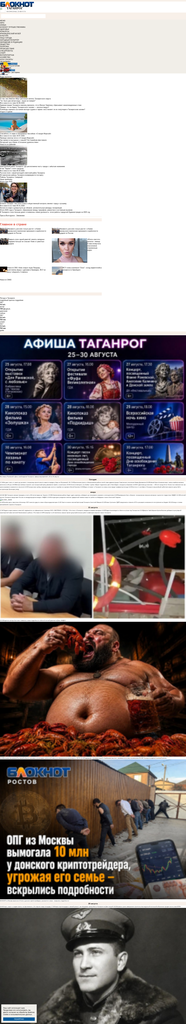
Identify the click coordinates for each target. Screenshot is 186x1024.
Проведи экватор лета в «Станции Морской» (17, 138)
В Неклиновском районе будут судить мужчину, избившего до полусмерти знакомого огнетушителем (83, 495)
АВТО (2, 23)
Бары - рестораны (13, 72)
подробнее (19, 300)
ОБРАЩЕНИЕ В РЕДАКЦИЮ (11, 42)
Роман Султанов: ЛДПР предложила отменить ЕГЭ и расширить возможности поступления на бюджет (137, 502)
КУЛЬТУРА (4, 36)
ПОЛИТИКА (4, 46)
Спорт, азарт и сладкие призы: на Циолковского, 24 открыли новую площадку (27, 906)
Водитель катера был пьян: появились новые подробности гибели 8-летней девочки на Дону (31, 620)
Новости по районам (8, 144)
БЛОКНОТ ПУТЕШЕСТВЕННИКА (12, 27)
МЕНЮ (2, 21)
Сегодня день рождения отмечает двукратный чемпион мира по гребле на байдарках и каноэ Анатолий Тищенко (86, 497)
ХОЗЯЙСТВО (5, 57)
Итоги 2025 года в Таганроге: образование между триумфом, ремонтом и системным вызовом (36, 210)
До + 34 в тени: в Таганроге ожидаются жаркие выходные (84, 510)
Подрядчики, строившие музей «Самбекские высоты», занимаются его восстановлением (111, 758)
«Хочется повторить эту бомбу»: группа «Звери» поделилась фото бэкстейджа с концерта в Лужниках (101, 484)
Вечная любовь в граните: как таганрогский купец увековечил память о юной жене (41, 484)
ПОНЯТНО (19, 1019)
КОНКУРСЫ (4, 31)
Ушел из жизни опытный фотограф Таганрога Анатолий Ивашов (81, 502)
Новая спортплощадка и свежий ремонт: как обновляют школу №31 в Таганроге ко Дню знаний (84, 906)
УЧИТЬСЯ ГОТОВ (13, 66)
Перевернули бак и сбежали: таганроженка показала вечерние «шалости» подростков (144, 495)
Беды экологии (6, 77)
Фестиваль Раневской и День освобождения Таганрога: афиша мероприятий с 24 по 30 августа (29, 476)
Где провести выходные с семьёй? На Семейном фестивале (23, 140)
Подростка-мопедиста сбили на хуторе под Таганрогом (122, 510)
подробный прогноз (7, 300)
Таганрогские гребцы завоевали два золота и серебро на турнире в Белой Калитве (54, 487)
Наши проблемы (6, 179)
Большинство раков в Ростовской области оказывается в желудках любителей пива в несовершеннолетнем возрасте (39, 758)
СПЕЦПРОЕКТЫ (6, 51)
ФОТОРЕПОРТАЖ (7, 55)
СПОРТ (3, 53)
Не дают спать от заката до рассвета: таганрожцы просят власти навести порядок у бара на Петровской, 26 (36, 482)
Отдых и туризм (6, 112)
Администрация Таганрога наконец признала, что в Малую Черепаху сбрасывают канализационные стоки (40, 105)
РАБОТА (14, 64)
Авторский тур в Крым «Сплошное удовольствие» (19, 142)
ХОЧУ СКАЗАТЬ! (6, 59)
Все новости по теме (8, 103)
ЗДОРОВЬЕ (4, 29)
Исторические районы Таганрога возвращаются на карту (21, 175)
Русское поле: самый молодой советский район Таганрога (22, 173)
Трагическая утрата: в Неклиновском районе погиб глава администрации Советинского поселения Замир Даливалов (110, 482)
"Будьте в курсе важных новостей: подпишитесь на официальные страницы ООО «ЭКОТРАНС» (32, 510)
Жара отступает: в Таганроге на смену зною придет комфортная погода (106, 487)
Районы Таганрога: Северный (11, 177)
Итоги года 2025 (6, 181)
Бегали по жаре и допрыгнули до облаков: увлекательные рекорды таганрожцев (31, 208)
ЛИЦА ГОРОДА (6, 38)
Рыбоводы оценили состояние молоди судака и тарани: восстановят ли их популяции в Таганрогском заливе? (42, 109)
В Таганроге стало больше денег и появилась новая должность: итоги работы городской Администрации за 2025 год (45, 212)
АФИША (3, 25)
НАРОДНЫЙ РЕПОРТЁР (9, 40)
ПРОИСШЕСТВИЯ (7, 49)
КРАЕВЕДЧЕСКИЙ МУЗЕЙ (10, 34)
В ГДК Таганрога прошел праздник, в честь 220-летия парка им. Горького (25, 495)
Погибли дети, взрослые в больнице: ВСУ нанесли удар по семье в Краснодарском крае (30, 502)
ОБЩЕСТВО (5, 44)
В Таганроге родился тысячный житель (154, 758)
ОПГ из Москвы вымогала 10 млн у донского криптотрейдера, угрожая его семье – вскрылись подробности (36, 900)
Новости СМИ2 (5, 280)
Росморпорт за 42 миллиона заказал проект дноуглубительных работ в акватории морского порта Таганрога (77, 512)
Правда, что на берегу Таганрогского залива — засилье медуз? (24, 107)
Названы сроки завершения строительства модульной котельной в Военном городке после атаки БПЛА (149, 906)
